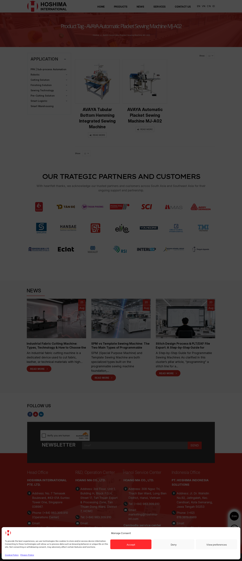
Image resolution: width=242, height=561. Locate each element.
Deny (174, 544)
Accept (131, 544)
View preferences (216, 544)
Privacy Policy (27, 555)
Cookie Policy (12, 555)
